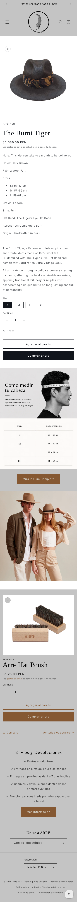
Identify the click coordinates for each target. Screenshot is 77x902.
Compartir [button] (13, 732)
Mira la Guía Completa (38, 479)
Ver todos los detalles (56, 732)
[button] (7, 22)
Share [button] (10, 330)
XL (41, 305)
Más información (38, 812)
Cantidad (8, 313)
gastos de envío (14, 147)
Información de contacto (51, 892)
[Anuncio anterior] (7, 4)
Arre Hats (18, 881)
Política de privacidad (27, 887)
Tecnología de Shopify (35, 881)
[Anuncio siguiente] (70, 4)
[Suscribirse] (63, 843)
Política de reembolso (62, 881)
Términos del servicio (53, 887)
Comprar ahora (38, 355)
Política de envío (25, 892)
